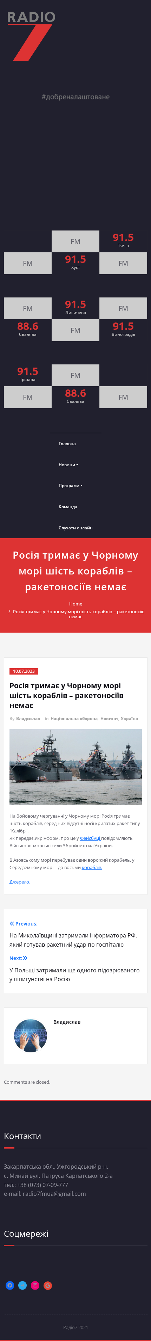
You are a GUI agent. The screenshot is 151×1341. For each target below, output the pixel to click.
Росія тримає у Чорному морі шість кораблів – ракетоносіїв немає (79, 614)
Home (75, 604)
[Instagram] (35, 1285)
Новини (67, 465)
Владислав (28, 718)
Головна (67, 444)
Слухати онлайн (76, 528)
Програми (69, 485)
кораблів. (92, 867)
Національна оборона (74, 718)
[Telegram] (22, 1285)
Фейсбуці (90, 838)
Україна (129, 718)
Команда (68, 507)
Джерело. (19, 882)
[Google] (48, 1285)
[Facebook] (10, 1285)
